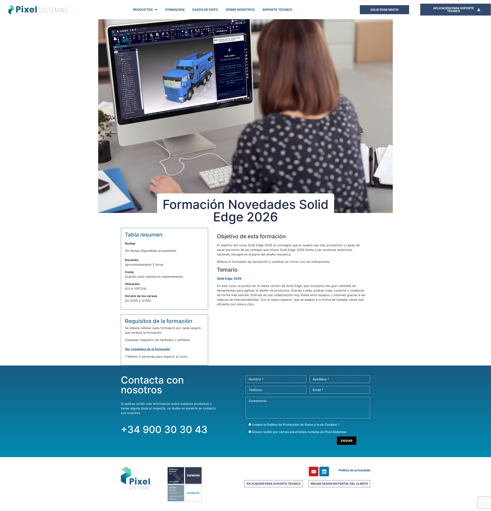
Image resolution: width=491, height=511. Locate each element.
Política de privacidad (354, 470)
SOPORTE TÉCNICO (277, 10)
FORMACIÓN (175, 10)
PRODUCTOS (143, 10)
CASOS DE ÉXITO (205, 10)
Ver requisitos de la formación (147, 349)
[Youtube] (313, 471)
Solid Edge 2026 (229, 278)
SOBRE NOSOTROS (240, 10)
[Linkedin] (324, 471)
